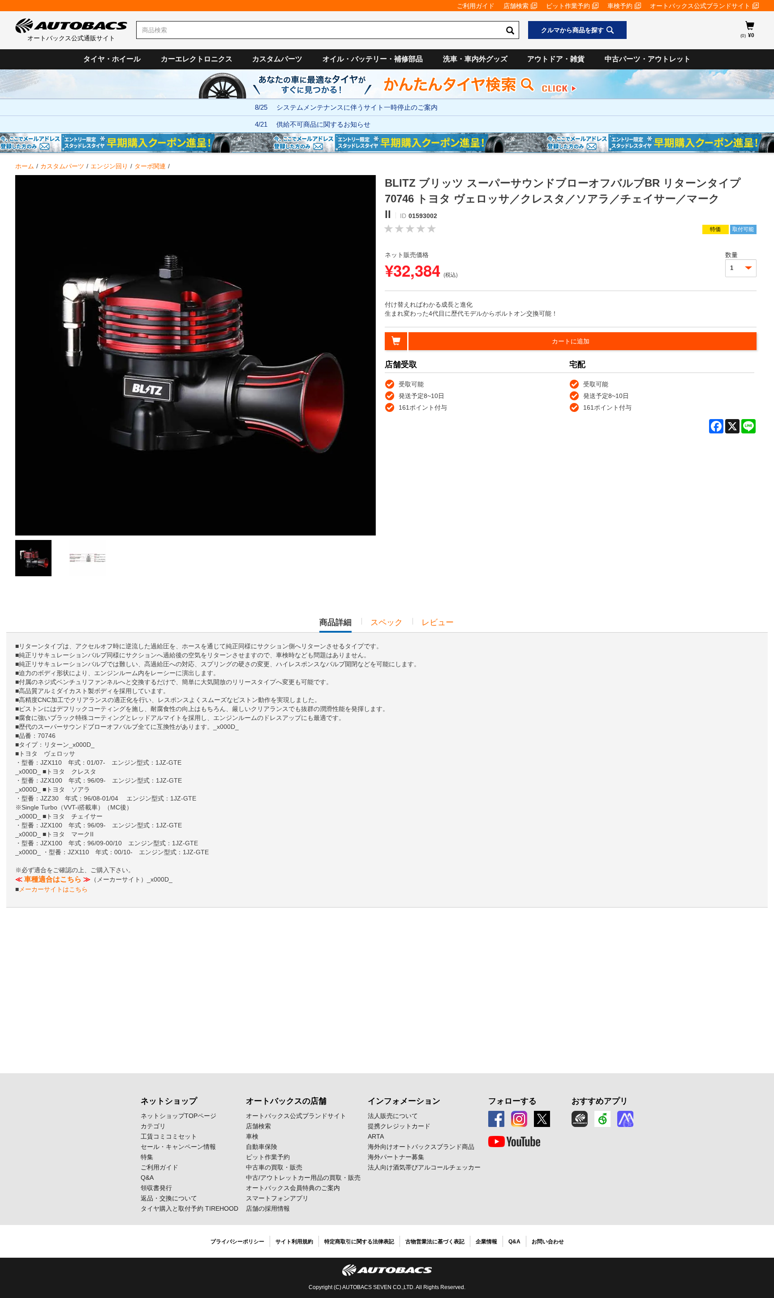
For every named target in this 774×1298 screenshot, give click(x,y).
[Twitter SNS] (542, 1119)
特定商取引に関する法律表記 (359, 1241)
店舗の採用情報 (268, 1208)
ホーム (24, 166)
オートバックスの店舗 (286, 1101)
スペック (386, 622)
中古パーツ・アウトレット (648, 59)
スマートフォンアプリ (277, 1198)
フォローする (512, 1101)
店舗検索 (516, 5)
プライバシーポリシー (237, 1241)
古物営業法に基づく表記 (434, 1241)
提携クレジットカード (399, 1126)
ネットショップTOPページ (178, 1115)
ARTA (376, 1136)
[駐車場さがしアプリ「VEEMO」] (602, 1119)
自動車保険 (261, 1146)
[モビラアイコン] (625, 1119)
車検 (252, 1136)
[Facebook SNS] (496, 1119)
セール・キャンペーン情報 (178, 1146)
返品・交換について (169, 1198)
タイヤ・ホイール (112, 59)
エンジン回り (109, 166)
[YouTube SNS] (514, 1142)
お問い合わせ (548, 1241)
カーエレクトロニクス (196, 59)
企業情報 (486, 1241)
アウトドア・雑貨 (556, 59)
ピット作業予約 (568, 5)
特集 (147, 1157)
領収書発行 (156, 1187)
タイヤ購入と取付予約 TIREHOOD (189, 1208)
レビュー (437, 622)
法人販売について (393, 1115)
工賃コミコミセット (169, 1136)
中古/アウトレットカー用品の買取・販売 (303, 1177)
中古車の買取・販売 (274, 1167)
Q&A (147, 1177)
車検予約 (619, 5)
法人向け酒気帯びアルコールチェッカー (424, 1167)
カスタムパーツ (277, 59)
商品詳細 (335, 625)
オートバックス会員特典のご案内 (293, 1187)
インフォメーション (404, 1101)
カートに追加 (570, 341)
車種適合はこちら (52, 879)
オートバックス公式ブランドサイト (700, 5)
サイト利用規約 (294, 1241)
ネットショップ (169, 1101)
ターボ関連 (150, 166)
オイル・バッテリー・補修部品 (372, 59)
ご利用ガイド (475, 5)
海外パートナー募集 (396, 1157)
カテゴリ (153, 1126)
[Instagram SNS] (519, 1119)
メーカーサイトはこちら (53, 889)
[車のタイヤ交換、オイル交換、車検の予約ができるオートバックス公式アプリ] (580, 1119)
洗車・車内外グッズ (475, 59)
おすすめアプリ (600, 1101)
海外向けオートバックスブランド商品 (421, 1146)
